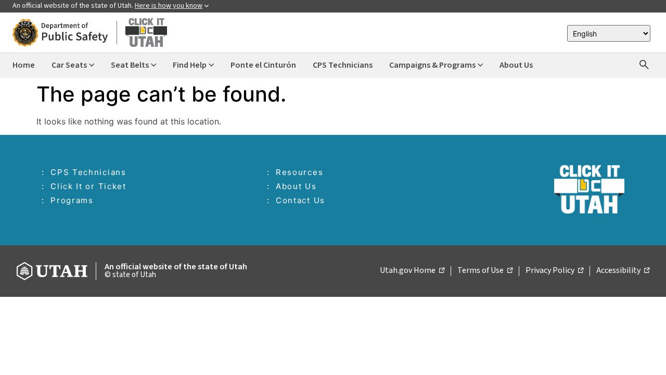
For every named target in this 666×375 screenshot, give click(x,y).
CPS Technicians (88, 172)
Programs (72, 200)
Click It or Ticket (88, 186)
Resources (299, 172)
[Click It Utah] (89, 32)
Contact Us (300, 200)
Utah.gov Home (412, 271)
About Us (296, 186)
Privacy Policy (554, 271)
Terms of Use (485, 271)
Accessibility (622, 271)
